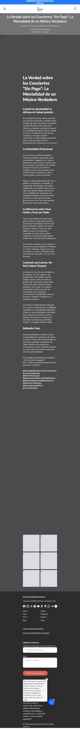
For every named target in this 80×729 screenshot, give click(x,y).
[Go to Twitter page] (31, 606)
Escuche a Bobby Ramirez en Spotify (36, 633)
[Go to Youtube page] (38, 606)
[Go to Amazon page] (42, 606)
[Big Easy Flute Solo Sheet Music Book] (40, 474)
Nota (25, 656)
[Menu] (4, 9)
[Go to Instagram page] (27, 606)
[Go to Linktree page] (45, 606)
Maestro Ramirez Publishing (33, 629)
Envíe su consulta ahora (35, 673)
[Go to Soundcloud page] (52, 606)
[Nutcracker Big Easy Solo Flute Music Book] (40, 518)
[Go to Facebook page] (24, 606)
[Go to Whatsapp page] (49, 606)
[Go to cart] (75, 9)
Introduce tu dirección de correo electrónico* (39, 646)
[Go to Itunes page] (56, 606)
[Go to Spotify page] (34, 606)
